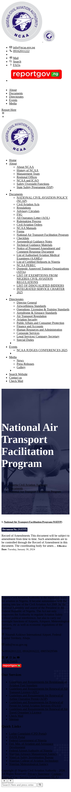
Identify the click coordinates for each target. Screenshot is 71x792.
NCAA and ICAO (28, 180)
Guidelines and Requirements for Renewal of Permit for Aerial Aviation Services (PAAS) (36, 704)
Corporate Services (28, 333)
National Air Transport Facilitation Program (43, 234)
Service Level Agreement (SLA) (39, 777)
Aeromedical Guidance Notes (34, 241)
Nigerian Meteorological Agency (28, 764)
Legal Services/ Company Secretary (38, 336)
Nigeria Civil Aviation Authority (28, 484)
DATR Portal (17, 737)
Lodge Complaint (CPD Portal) (28, 733)
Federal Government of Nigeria (28, 740)
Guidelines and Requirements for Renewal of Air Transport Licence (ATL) (38, 690)
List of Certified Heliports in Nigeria (38, 261)
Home (12, 160)
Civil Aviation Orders (29, 224)
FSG (19, 214)
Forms (20, 231)
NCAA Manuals (26, 228)
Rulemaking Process (29, 221)
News (20, 360)
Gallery (21, 367)
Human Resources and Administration (39, 329)
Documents (16, 93)
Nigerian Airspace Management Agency (33, 754)
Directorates (16, 96)
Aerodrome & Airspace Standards (37, 312)
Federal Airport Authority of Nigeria (30, 750)
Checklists (23, 238)
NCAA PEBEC (26, 265)
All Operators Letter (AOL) (33, 217)
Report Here (9, 109)
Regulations (24, 207)
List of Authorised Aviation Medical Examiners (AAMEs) (38, 256)
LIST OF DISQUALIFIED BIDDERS (40, 285)
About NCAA (25, 167)
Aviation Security (27, 319)
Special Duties (25, 339)
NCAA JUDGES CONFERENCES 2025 (42, 350)
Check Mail (16, 381)
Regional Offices (27, 177)
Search (17, 61)
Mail (16, 58)
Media (13, 103)
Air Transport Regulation (32, 316)
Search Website (18, 374)
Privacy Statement (38, 773)
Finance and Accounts (30, 326)
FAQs (16, 65)
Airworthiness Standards (31, 306)
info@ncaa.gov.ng (24, 47)
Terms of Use (10, 777)
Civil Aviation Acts (28, 204)
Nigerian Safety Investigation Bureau (31, 757)
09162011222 (21, 51)
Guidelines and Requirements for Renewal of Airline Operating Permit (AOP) (36, 697)
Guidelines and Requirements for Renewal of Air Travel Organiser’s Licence (38, 710)
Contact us (15, 377)
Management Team (28, 173)
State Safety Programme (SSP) (35, 187)
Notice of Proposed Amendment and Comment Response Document (38, 250)
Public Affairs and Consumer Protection (40, 323)
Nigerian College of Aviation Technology (34, 760)
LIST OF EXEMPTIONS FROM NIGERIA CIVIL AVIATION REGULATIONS (37, 279)
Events (13, 100)
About (13, 90)
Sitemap (14, 719)
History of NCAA (27, 170)
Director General (27, 302)
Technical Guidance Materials (34, 245)
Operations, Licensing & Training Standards (43, 309)
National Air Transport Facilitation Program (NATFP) (33, 521)
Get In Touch (9, 661)
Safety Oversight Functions (33, 183)
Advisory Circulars (28, 211)
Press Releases (25, 363)
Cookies (56, 773)
